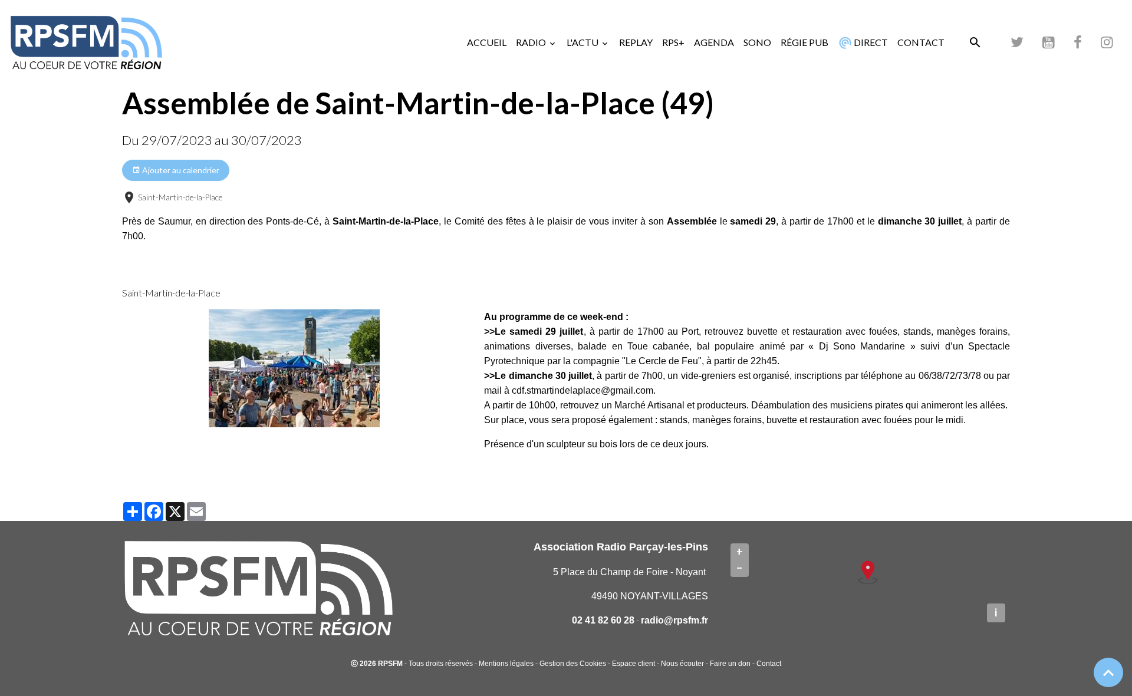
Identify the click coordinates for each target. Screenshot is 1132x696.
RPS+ (673, 42)
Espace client (633, 663)
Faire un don (730, 663)
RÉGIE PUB (804, 42)
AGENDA (714, 42)
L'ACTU (583, 42)
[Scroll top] (1108, 672)
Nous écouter (682, 663)
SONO (757, 42)
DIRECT (870, 42)
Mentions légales (506, 663)
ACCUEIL (486, 42)
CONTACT (921, 42)
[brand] (88, 42)
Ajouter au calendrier (179, 170)
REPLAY (636, 42)
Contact (768, 663)
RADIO (532, 42)
